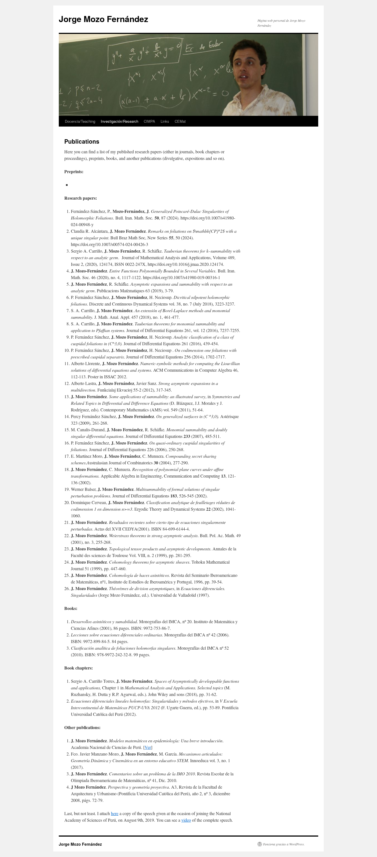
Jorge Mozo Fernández (103, 19)
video (186, 820)
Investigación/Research (119, 121)
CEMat (180, 121)
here (114, 813)
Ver (148, 747)
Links (165, 121)
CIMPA (149, 121)
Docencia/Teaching (80, 121)
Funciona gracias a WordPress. (284, 844)
